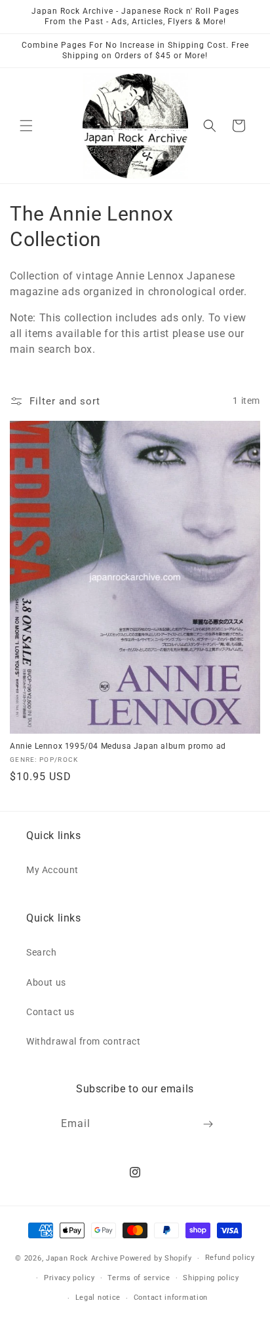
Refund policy (230, 1257)
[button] (26, 125)
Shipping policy (211, 1278)
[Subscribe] (208, 1124)
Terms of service (138, 1278)
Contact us (50, 1012)
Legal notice (98, 1297)
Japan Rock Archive (82, 1258)
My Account (52, 870)
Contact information (171, 1297)
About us (46, 982)
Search (41, 952)
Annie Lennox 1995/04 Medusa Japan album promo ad (118, 746)
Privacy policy (69, 1278)
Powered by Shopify (156, 1258)
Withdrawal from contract (83, 1041)
